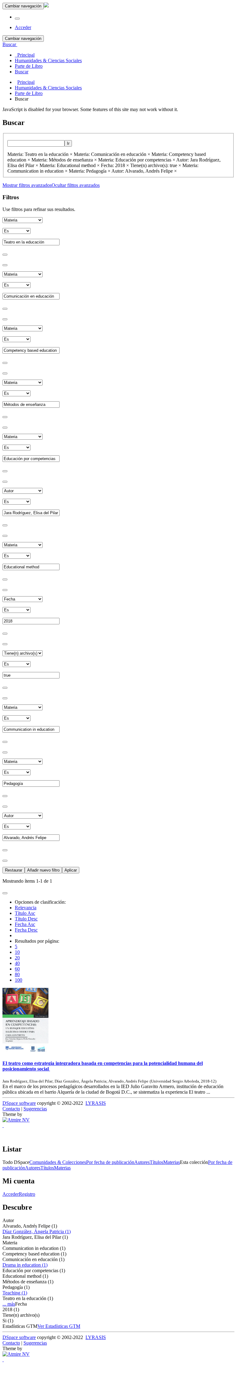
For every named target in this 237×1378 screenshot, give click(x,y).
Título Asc (25, 913)
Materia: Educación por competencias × (136, 159)
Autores (142, 1162)
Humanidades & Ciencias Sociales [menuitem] (48, 60)
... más (8, 1304)
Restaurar (13, 870)
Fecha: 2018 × (115, 165)
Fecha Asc (25, 924)
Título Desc (26, 918)
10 (17, 952)
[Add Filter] (4, 255)
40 (17, 963)
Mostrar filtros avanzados (27, 185)
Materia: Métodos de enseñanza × (64, 159)
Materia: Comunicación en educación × (112, 154)
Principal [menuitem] (25, 55)
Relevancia (25, 907)
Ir (68, 143)
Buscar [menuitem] (21, 71)
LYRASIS (95, 1103)
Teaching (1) (14, 1292)
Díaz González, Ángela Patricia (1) (36, 1231)
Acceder (10, 1194)
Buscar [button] (9, 44)
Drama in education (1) (25, 1265)
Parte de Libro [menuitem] (29, 66)
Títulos (156, 1162)
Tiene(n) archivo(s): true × (155, 165)
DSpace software (19, 1103)
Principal (26, 82)
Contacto (11, 1108)
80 (17, 974)
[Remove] (4, 265)
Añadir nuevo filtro (43, 870)
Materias (171, 1162)
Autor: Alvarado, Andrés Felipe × (144, 171)
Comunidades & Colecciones (57, 1162)
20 (17, 957)
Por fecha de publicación (110, 1162)
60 (17, 968)
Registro (27, 1194)
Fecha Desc (26, 929)
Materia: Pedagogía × (89, 171)
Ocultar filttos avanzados (76, 185)
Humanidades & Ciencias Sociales (48, 87)
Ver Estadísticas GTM (58, 1326)
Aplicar (70, 870)
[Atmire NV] (16, 1119)
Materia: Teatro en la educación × (40, 154)
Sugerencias (35, 1108)
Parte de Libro (29, 93)
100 (18, 980)
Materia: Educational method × (70, 165)
